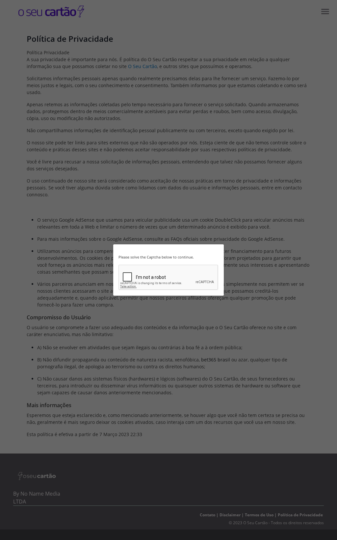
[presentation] (168, 277)
